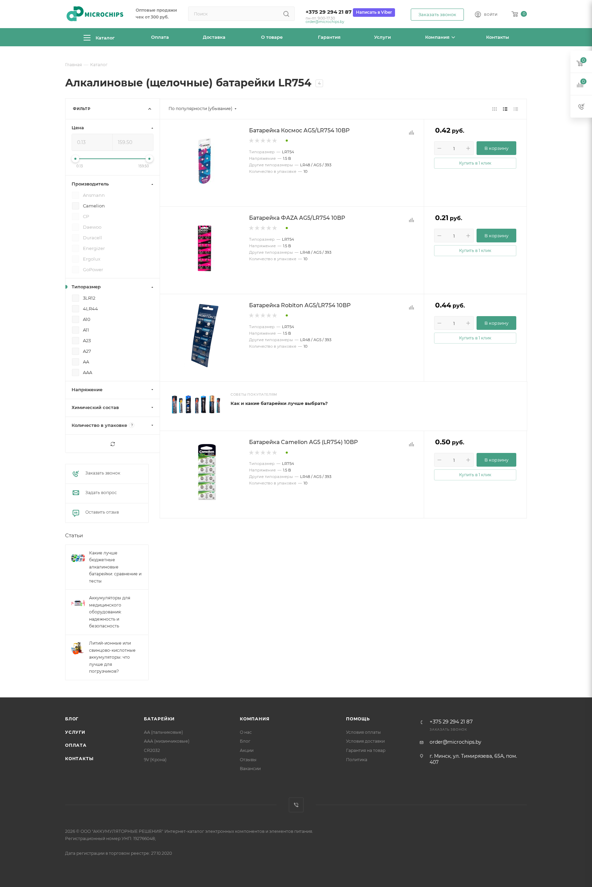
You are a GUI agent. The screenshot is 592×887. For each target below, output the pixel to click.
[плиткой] (494, 109)
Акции (247, 750)
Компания (254, 718)
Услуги (75, 732)
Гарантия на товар (365, 750)
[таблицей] (515, 109)
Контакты (79, 758)
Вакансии (250, 768)
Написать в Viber (374, 12)
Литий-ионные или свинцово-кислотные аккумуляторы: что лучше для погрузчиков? (112, 657)
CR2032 (152, 750)
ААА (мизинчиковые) (166, 741)
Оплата (76, 745)
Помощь (358, 718)
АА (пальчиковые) (163, 732)
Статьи (74, 536)
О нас (246, 732)
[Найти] (286, 14)
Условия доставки (365, 741)
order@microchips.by (325, 22)
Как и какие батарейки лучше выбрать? (279, 403)
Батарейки (159, 718)
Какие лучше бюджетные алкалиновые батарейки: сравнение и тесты (115, 567)
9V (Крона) (155, 759)
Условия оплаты (363, 732)
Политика (356, 759)
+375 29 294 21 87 (329, 12)
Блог (71, 718)
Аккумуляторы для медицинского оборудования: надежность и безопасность (109, 612)
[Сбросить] (112, 444)
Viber (296, 805)
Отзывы (248, 759)
